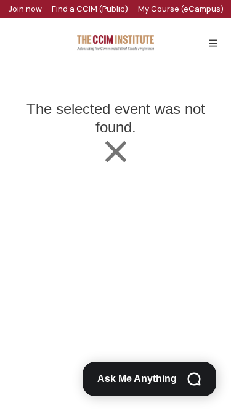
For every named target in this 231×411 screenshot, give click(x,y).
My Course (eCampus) (181, 9)
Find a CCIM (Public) (90, 9)
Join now (25, 9)
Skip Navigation (7, 3)
